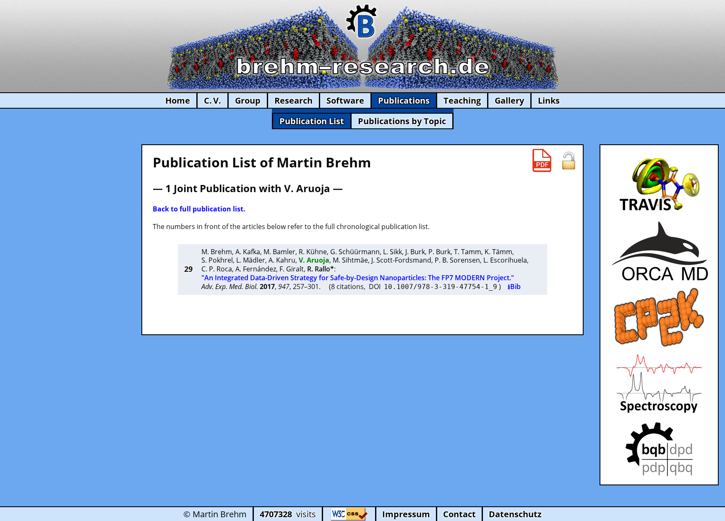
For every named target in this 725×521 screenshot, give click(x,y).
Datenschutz (515, 514)
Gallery (509, 100)
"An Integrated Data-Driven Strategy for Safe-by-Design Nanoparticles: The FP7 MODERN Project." (357, 277)
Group (248, 100)
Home (177, 100)
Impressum (406, 514)
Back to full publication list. (199, 209)
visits (288, 514)
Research (293, 100)
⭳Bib (514, 286)
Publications (404, 100)
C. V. (212, 100)
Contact (459, 514)
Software (345, 100)
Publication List (311, 121)
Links (549, 100)
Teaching (462, 100)
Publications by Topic (402, 121)
